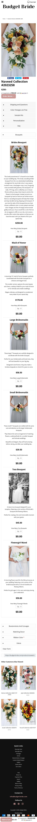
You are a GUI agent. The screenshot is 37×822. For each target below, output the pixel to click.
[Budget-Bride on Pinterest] (19, 804)
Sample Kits (19, 115)
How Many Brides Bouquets (19, 228)
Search (18, 779)
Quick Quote (18, 764)
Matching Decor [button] (19, 632)
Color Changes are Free (18, 110)
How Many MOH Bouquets (19, 305)
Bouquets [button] (18, 135)
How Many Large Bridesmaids (19, 378)
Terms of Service (18, 788)
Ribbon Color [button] (19, 637)
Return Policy (18, 783)
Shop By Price (18, 751)
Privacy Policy (18, 785)
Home (4, 18)
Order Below (8, 96)
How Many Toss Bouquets (19, 528)
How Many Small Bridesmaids (19, 455)
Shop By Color (18, 749)
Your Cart (33, 2)
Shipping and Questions (19, 105)
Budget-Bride (23, 810)
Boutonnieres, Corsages (18, 758)
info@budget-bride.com (18, 797)
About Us (18, 775)
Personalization (19, 121)
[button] (18, 93)
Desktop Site (18, 813)
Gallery (18, 762)
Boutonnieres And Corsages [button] (19, 626)
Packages (18, 753)
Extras (18, 756)
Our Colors (18, 766)
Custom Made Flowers (18, 760)
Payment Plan (18, 777)
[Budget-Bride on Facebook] (15, 804)
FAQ (18, 126)
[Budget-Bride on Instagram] (22, 804)
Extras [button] (19, 643)
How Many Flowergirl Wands (18, 603)
